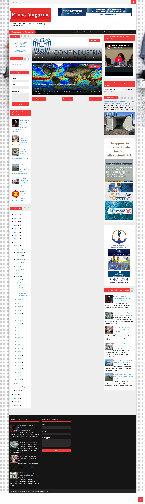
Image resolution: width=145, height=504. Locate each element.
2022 (16, 228)
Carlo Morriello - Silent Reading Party (20, 51)
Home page (14, 2)
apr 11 (20, 345)
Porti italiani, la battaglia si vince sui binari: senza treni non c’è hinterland (123, 346)
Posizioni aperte (18, 64)
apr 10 (20, 348)
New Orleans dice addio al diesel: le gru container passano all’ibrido (20, 169)
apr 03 (20, 372)
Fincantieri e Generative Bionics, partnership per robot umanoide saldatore (122, 298)
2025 (16, 218)
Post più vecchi (95, 99)
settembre (19, 259)
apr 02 (20, 376)
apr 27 (20, 307)
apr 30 (20, 280)
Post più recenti (39, 99)
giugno (18, 270)
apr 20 (20, 324)
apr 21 (20, 320)
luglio (18, 266)
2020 (16, 235)
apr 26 (20, 310)
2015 (16, 398)
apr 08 (20, 355)
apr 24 (20, 313)
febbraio (19, 387)
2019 (16, 239)
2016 (16, 394)
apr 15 (20, 331)
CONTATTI (26, 2)
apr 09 (20, 352)
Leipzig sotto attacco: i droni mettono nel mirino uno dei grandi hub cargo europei (88, 32)
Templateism (33, 491)
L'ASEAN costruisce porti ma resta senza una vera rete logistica (20, 195)
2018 (16, 242)
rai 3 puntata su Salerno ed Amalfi (20, 47)
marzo (18, 383)
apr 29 (20, 300)
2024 (16, 221)
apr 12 (20, 341)
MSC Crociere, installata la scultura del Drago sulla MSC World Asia (20, 140)
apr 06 (20, 362)
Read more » (95, 40)
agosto (18, 263)
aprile (18, 277)
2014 (16, 401)
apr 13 (20, 338)
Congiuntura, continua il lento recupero (23, 285)
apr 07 (20, 358)
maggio (18, 273)
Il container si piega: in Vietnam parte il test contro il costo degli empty (119, 103)
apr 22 (20, 317)
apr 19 (20, 327)
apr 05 (20, 365)
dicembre (19, 249)
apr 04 (20, 369)
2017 (16, 246)
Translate (111, 92)
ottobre (18, 256)
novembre (19, 252)
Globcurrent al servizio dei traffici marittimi (23, 293)
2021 (16, 232)
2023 (16, 225)
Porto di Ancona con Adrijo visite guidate (21, 43)
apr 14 (20, 334)
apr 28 (20, 303)
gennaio (18, 390)
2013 (16, 405)
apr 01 (20, 379)
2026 (16, 215)
